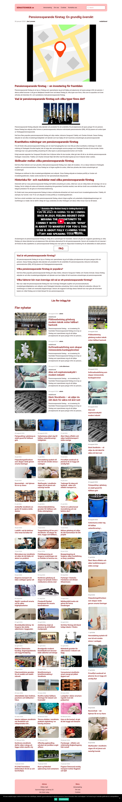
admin (61, 313)
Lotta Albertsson (64, 366)
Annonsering (47, 7)
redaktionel (103, 21)
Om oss (56, 7)
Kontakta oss (72, 7)
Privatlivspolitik (64, 799)
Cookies (63, 7)
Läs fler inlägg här (61, 300)
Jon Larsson (31, 21)
